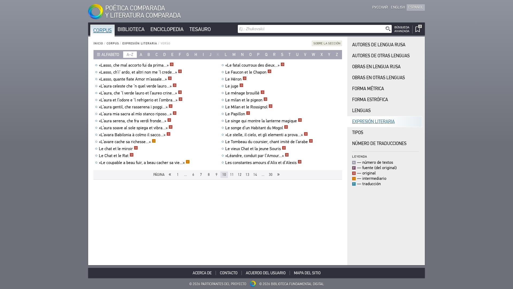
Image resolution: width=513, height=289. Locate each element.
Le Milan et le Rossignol (248, 107)
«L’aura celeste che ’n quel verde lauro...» (137, 86)
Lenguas (361, 110)
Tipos (357, 132)
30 (271, 175)
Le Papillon (237, 114)
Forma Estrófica (370, 99)
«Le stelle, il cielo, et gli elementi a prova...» (266, 134)
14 (255, 175)
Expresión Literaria (139, 43)
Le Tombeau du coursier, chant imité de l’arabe (268, 141)
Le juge (233, 86)
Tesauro (200, 29)
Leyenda (359, 156)
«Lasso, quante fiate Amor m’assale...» (135, 79)
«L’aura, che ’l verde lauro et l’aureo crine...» (140, 93)
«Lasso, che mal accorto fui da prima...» (136, 65)
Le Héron (235, 79)
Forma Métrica (368, 89)
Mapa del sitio (307, 273)
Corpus (102, 30)
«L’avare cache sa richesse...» (126, 141)
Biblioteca (131, 29)
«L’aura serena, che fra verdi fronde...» (134, 121)
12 (240, 175)
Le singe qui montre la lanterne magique (263, 121)
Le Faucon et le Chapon (247, 72)
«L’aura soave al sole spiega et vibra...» (135, 128)
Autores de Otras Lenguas (381, 56)
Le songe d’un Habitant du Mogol (256, 128)
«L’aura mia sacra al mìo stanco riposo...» (137, 114)
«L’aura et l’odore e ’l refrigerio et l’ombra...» (140, 100)
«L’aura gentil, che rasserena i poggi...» (135, 107)
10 (224, 175)
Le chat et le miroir (118, 148)
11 (232, 175)
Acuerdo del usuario (266, 273)
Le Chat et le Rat (116, 155)
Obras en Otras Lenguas (378, 78)
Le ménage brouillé (244, 93)
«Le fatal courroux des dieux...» (254, 65)
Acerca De (202, 273)
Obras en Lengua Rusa (376, 67)
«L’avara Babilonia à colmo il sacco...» (134, 134)
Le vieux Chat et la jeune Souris (255, 148)
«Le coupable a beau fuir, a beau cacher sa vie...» (143, 162)
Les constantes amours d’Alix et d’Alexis (263, 162)
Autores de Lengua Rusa (378, 45)
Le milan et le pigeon (245, 100)
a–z (130, 54)
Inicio (98, 43)
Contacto (229, 273)
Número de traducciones (379, 143)
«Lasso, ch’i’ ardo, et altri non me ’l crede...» (140, 72)
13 (247, 175)
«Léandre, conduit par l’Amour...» (256, 155)
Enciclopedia (167, 29)
